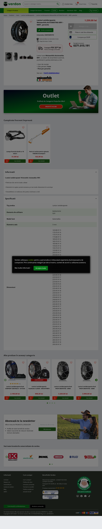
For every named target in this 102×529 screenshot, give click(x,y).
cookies (31, 260)
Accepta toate (41, 268)
